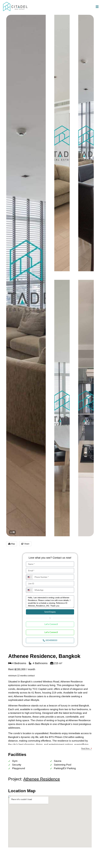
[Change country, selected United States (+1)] (29, 577)
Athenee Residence (41, 779)
